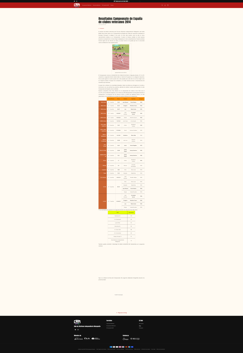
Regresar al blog (122, 312)
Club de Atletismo (110, 323)
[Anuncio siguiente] (140, 1)
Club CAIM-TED (84, 349)
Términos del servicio (129, 349)
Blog (140, 325)
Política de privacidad (111, 349)
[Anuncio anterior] (103, 1)
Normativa (141, 323)
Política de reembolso (120, 349)
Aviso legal (153, 349)
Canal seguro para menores (101, 349)
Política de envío (137, 349)
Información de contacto (145, 349)
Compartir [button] (102, 28)
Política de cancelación (161, 349)
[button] (162, 5)
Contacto (141, 327)
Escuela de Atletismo (111, 325)
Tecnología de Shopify (91, 349)
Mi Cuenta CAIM (110, 327)
